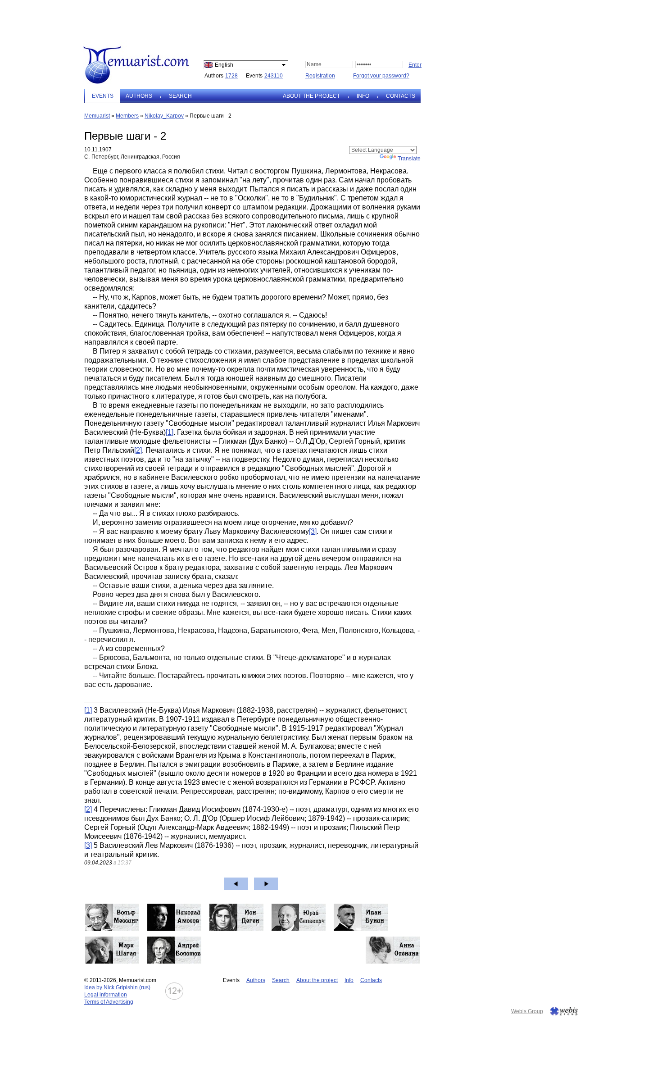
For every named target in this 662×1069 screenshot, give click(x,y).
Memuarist (97, 116)
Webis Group (527, 1011)
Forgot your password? (381, 76)
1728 (231, 76)
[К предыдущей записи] (236, 884)
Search (180, 96)
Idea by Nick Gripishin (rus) (117, 987)
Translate (409, 158)
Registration (320, 76)
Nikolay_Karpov (164, 116)
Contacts (400, 96)
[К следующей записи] (266, 884)
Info (363, 96)
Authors (139, 96)
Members (127, 116)
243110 (273, 76)
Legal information (105, 995)
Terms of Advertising (108, 1002)
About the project (311, 96)
